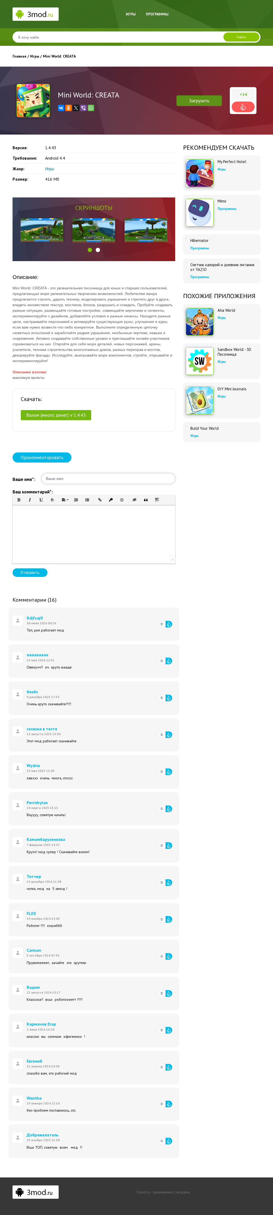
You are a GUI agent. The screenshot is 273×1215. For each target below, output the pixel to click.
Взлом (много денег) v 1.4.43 (56, 415)
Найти (241, 37)
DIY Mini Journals (232, 389)
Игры (131, 14)
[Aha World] (200, 321)
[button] (90, 250)
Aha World (226, 310)
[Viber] (83, 108)
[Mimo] (200, 212)
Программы (157, 14)
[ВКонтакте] (61, 108)
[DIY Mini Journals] (200, 400)
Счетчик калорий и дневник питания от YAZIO (222, 267)
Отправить (30, 572)
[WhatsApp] (91, 108)
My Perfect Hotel (232, 161)
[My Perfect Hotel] (200, 173)
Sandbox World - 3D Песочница (234, 352)
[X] (76, 108)
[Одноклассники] (68, 108)
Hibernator (199, 240)
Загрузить (199, 101)
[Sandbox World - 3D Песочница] (200, 361)
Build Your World (204, 428)
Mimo (222, 201)
